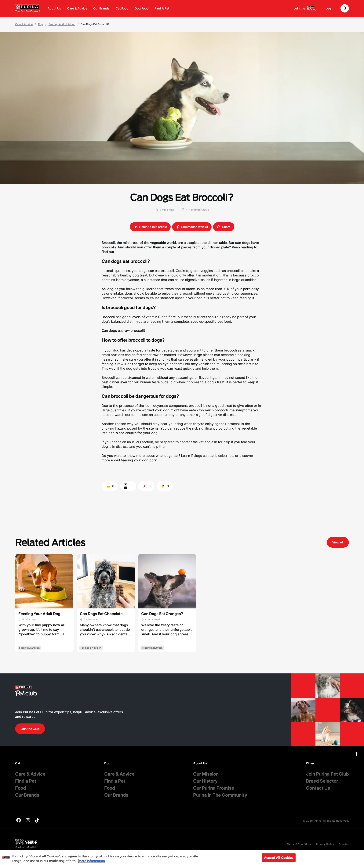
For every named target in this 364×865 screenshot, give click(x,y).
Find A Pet (162, 8)
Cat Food (122, 8)
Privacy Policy (325, 844)
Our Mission (206, 774)
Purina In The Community (220, 795)
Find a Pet (25, 781)
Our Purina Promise (213, 788)
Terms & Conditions (299, 844)
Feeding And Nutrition (62, 24)
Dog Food (142, 8)
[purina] (18, 821)
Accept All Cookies (278, 857)
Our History (205, 781)
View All (338, 542)
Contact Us (318, 788)
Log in (330, 8)
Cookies (344, 844)
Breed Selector (322, 781)
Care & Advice (77, 8)
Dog (40, 24)
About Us (54, 8)
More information (91, 861)
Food (20, 788)
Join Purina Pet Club (327, 774)
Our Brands (101, 8)
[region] (182, 857)
